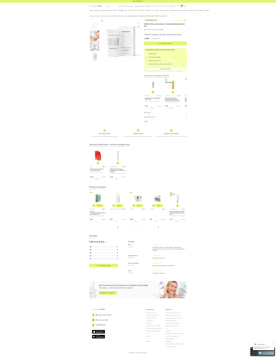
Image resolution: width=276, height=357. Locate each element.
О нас (147, 338)
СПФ (166, 328)
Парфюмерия (168, 341)
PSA (91, 166)
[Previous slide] (101, 40)
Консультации (149, 320)
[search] (105, 6)
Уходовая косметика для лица (172, 312)
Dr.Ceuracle (113, 166)
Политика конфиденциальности (154, 328)
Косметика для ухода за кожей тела (174, 318)
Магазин (97, 16)
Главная (91, 16)
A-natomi (167, 95)
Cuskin (187, 95)
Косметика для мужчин (107, 16)
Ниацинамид (155, 34)
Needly (147, 95)
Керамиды (147, 34)
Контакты (163, 6)
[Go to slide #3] (95, 46)
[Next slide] (140, 40)
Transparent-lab (151, 20)
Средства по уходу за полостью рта (174, 333)
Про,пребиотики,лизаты (174, 34)
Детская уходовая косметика (172, 323)
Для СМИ (148, 336)
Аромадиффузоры (169, 338)
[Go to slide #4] (95, 56)
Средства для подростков (172, 336)
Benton (92, 209)
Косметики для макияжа (171, 325)
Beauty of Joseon (115, 209)
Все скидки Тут (138, 1)
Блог (158, 6)
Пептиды (163, 34)
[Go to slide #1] (95, 26)
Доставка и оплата (150, 6)
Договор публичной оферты (153, 325)
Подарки (167, 330)
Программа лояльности (125, 6)
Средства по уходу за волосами (173, 315)
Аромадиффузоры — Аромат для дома (174, 343)
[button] (118, 227)
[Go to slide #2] (95, 36)
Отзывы (148, 341)
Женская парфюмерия (170, 346)
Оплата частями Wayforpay (153, 330)
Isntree (152, 209)
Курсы (169, 6)
